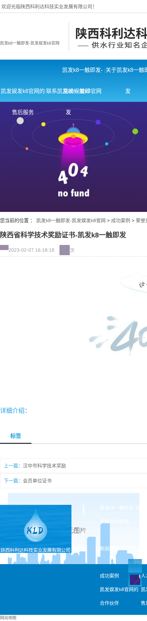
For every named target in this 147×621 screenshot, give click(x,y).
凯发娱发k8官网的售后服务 (23, 95)
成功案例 (120, 220)
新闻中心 (109, 548)
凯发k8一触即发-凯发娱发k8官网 (29, 43)
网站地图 (8, 618)
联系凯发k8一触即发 (68, 95)
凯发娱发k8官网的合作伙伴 (119, 596)
